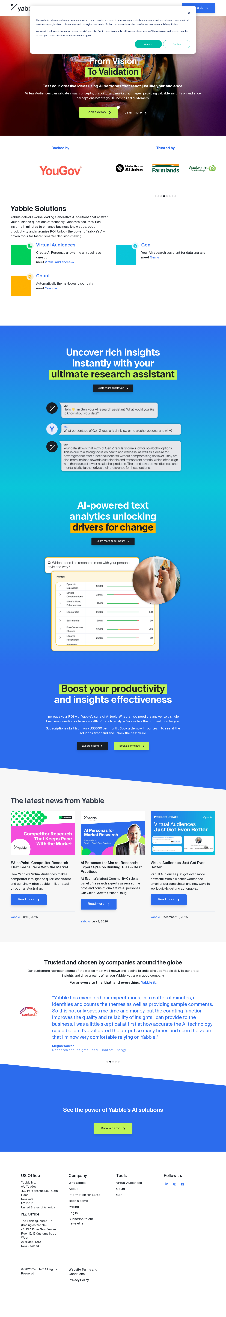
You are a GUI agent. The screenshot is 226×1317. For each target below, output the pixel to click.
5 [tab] (167, 196)
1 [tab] (155, 196)
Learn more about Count (111, 541)
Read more (26, 899)
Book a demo (198, 8)
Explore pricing (90, 746)
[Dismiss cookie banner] (189, 13)
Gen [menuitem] (119, 1195)
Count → (51, 288)
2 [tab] (158, 196)
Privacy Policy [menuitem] (79, 1280)
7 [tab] (172, 196)
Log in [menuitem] (73, 1213)
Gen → (154, 257)
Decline (177, 44)
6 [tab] (170, 196)
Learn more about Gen (111, 388)
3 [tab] (161, 196)
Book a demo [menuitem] (78, 1201)
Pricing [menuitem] (74, 1207)
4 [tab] (164, 196)
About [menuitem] (73, 1189)
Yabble (15, 917)
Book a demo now (130, 746)
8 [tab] (175, 196)
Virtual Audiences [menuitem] (129, 1183)
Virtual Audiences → (59, 262)
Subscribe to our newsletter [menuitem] (81, 1221)
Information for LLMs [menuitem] (84, 1195)
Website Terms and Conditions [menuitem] (83, 1272)
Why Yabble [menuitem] (77, 1183)
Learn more (133, 112)
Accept (148, 44)
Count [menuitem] (120, 1189)
